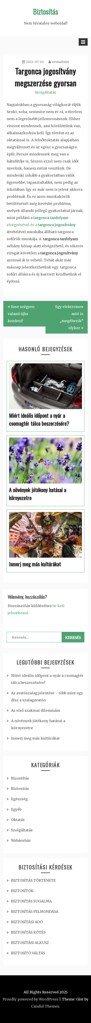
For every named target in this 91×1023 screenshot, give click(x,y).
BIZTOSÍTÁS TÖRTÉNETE (33, 880)
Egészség (19, 799)
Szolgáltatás (45, 92)
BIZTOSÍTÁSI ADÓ (27, 922)
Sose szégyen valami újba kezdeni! (21, 313)
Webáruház (21, 840)
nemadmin (60, 62)
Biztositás (20, 788)
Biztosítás (45, 11)
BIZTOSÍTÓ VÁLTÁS (28, 953)
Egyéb (16, 809)
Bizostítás (20, 778)
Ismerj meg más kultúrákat (35, 738)
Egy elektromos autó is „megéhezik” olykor (69, 317)
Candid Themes (45, 1006)
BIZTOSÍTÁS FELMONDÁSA (34, 911)
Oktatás (18, 819)
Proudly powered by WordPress (30, 999)
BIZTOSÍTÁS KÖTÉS (28, 932)
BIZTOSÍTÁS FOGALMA (31, 901)
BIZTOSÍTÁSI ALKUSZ (30, 942)
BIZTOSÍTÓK (22, 891)
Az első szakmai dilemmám (35, 710)
